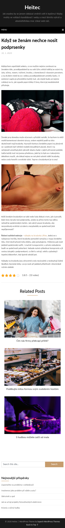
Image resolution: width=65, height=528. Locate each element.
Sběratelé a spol (8, 496)
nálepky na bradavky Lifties (35, 236)
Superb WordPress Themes (48, 522)
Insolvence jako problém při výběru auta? (18, 491)
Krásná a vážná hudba (10, 508)
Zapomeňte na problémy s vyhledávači (17, 485)
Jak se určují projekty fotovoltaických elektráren (21, 502)
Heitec (32, 7)
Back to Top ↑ (32, 525)
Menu (4, 30)
